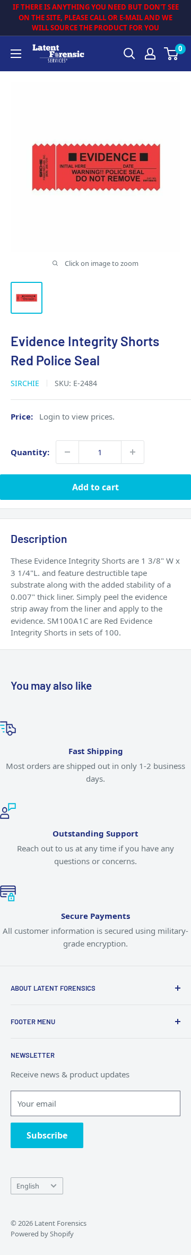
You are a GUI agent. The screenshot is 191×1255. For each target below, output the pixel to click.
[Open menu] (16, 53)
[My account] (150, 54)
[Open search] (129, 54)
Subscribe (47, 1135)
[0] (171, 53)
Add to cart (95, 487)
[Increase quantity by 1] (132, 452)
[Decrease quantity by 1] (67, 452)
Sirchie (25, 383)
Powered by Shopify (42, 1234)
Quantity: (30, 452)
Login (49, 416)
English (27, 1186)
